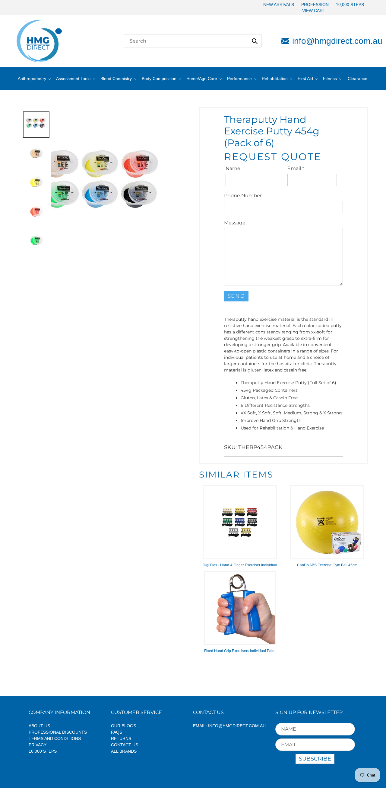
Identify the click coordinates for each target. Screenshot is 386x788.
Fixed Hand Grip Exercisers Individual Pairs (239, 651)
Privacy (37, 744)
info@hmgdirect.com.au (331, 41)
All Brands (124, 751)
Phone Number (243, 195)
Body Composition (159, 78)
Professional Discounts (58, 732)
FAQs (116, 732)
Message (234, 223)
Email (295, 168)
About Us (39, 725)
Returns (121, 738)
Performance (239, 78)
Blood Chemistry (116, 78)
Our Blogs (123, 725)
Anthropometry (32, 78)
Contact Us (124, 744)
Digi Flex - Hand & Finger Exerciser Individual (240, 565)
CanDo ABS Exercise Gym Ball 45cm (327, 565)
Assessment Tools (73, 78)
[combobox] (192, 40)
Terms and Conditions (55, 738)
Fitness (330, 78)
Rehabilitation (275, 78)
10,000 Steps (43, 751)
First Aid (305, 78)
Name (233, 168)
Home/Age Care (201, 78)
